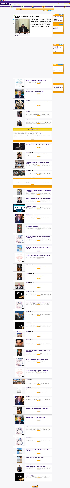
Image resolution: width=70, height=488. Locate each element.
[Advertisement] (32, 38)
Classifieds (54, 64)
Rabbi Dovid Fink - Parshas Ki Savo (32, 215)
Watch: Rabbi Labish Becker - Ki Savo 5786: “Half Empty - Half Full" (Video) (38, 144)
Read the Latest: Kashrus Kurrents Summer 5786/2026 (35, 457)
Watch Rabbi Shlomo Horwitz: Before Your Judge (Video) (35, 417)
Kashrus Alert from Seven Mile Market (32, 226)
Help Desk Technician (55, 46)
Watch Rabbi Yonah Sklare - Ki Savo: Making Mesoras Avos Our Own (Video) (38, 266)
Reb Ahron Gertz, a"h (55, 26)
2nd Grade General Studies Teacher (57, 47)
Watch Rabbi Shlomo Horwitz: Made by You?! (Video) (35, 91)
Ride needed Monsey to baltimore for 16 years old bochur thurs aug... (58, 89)
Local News (19, 9)
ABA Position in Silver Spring (56, 69)
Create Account (10, 0)
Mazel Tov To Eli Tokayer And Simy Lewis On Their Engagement (36, 438)
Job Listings (54, 44)
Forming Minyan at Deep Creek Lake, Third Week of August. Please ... (57, 91)
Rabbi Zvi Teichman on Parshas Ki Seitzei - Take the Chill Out (36, 466)
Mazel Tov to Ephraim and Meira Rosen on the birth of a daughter (37, 370)
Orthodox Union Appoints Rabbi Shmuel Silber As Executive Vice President (38, 198)
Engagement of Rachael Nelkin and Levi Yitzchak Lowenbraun (58, 20)
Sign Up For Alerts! (45, 10)
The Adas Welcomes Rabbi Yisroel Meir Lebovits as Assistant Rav (37, 153)
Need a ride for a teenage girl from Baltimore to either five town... (57, 86)
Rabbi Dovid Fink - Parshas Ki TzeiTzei (32, 397)
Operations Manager (55, 48)
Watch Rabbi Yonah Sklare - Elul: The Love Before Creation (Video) (37, 408)
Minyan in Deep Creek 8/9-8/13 (57, 66)
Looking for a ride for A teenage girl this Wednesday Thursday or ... (58, 88)
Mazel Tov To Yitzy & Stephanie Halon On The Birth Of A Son (36, 80)
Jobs (62, 44)
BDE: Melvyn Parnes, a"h (30, 475)
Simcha (62, 14)
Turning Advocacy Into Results (31, 206)
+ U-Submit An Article (50, 10)
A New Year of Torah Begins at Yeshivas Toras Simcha (35, 171)
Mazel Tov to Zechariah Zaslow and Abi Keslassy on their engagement (37, 302)
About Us (15, 0)
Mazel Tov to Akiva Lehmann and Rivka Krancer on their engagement (37, 428)
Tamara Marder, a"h (55, 27)
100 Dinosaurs (54, 68)
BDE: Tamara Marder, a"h (30, 323)
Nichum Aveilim (55, 24)
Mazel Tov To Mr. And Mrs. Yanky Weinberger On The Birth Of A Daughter (38, 255)
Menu (67, 0)
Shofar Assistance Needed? (30, 312)
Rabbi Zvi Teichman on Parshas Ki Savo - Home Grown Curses (36, 121)
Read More (39, 105)
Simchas (54, 14)
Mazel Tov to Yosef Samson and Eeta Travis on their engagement (37, 359)
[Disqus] (32, 50)
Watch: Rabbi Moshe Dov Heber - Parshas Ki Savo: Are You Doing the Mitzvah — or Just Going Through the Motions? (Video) (37, 275)
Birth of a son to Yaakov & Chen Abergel (58, 16)
